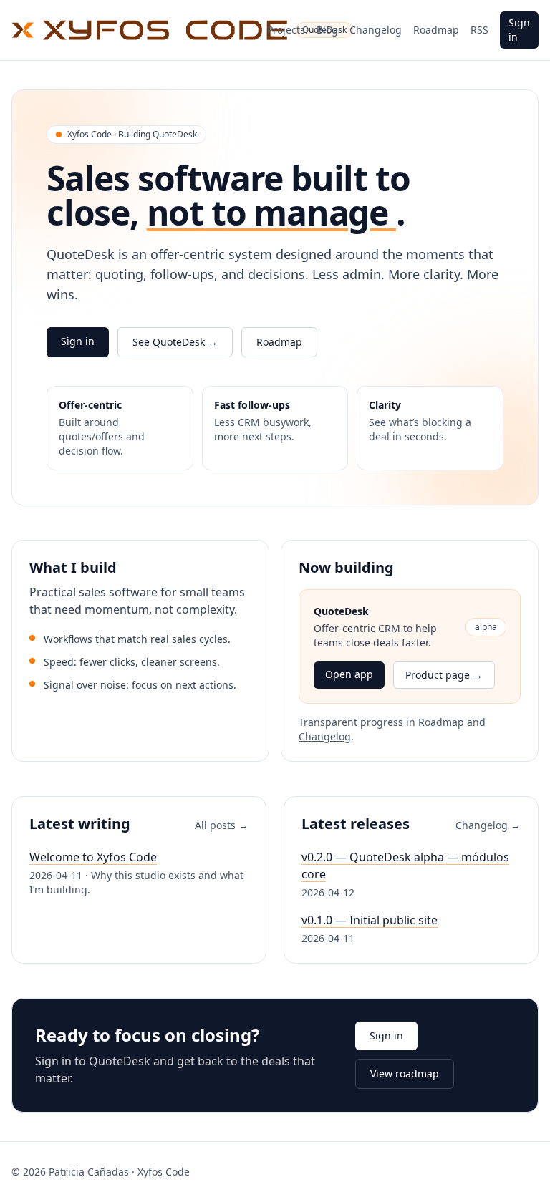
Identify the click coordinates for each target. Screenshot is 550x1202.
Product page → (444, 675)
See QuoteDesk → (175, 342)
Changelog (375, 30)
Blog (327, 30)
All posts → (222, 825)
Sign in (519, 30)
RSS (479, 30)
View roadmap (404, 1073)
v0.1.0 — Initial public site (369, 920)
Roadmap (436, 30)
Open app (349, 674)
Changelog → (488, 825)
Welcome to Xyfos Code (93, 857)
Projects (286, 30)
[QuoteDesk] (133, 30)
